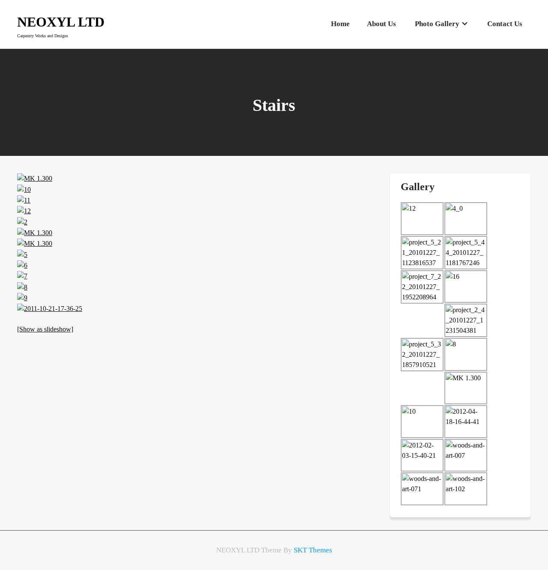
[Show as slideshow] (45, 329)
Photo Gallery (437, 24)
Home (340, 24)
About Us (381, 24)
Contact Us (504, 24)
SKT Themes (313, 550)
